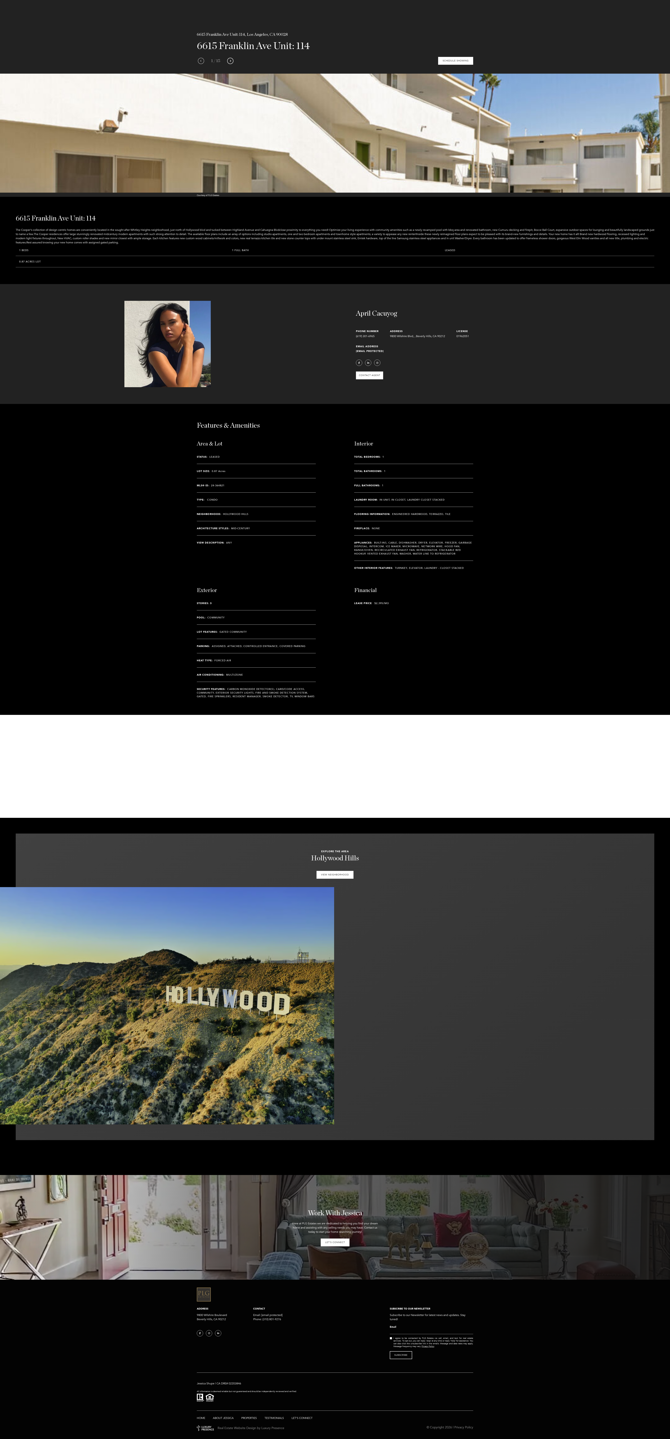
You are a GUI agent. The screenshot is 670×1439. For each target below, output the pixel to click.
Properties (249, 1418)
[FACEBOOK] (359, 363)
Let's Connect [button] (335, 1242)
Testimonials (274, 1418)
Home (201, 1418)
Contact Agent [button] (369, 375)
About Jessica (223, 1418)
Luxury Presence (272, 1428)
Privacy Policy (428, 1346)
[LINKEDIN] (368, 363)
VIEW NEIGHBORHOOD (335, 874)
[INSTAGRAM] (377, 363)
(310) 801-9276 (271, 1319)
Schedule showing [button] (456, 60)
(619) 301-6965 (365, 336)
